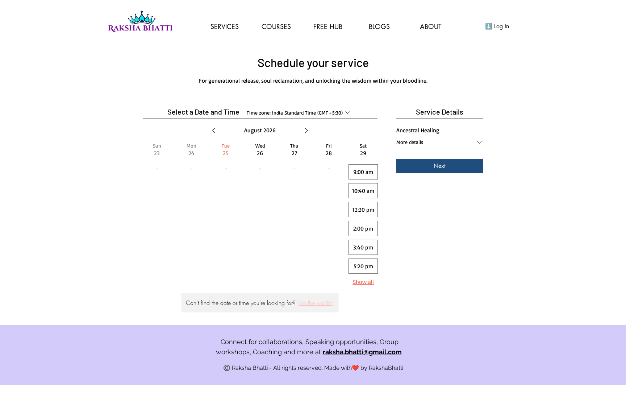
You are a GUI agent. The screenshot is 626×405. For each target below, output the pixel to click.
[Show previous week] (213, 130)
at (358, 352)
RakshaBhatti (386, 367)
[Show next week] (306, 130)
